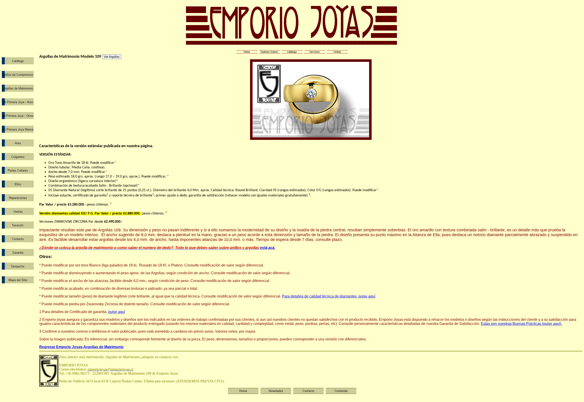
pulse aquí (116, 312)
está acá (156, 248)
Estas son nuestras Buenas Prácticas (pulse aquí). (521, 324)
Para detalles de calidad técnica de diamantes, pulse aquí (328, 296)
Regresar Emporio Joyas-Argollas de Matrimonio (81, 347)
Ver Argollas (112, 56)
